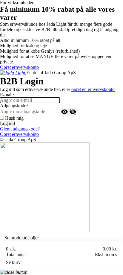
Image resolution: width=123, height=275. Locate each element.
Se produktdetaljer (21, 237)
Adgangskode (14, 105)
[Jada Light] (13, 72)
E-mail (7, 94)
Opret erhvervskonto (19, 67)
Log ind (7, 123)
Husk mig (14, 118)
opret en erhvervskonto (93, 89)
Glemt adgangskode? (20, 128)
